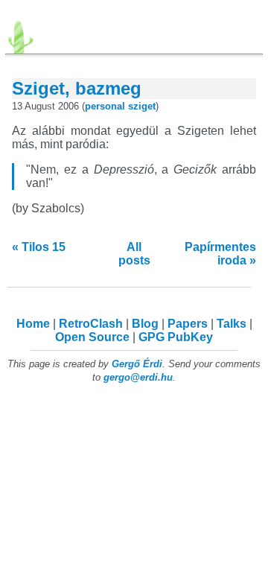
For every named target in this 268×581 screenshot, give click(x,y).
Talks (231, 323)
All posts (134, 254)
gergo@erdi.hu (138, 377)
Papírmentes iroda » (220, 254)
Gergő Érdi (137, 363)
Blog (145, 323)
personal (105, 106)
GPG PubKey (175, 337)
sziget (142, 106)
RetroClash (91, 323)
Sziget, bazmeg (76, 88)
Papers (188, 323)
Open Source (92, 337)
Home (33, 323)
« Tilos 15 (39, 247)
